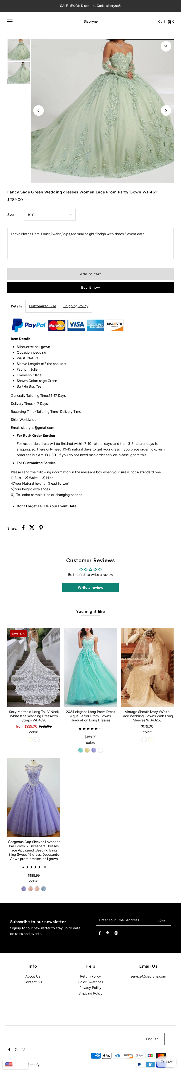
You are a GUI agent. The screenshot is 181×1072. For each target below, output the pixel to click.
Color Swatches (90, 982)
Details (16, 306)
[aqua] (80, 750)
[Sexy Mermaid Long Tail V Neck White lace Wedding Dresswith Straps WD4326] (33, 667)
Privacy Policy (90, 988)
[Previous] (38, 110)
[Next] (166, 110)
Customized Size (42, 306)
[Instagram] (116, 934)
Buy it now (90, 287)
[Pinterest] (107, 934)
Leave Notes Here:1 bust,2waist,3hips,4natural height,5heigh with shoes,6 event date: (78, 234)
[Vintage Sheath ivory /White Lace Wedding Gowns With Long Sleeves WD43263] (147, 667)
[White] (37, 739)
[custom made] (100, 750)
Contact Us (33, 982)
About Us (32, 976)
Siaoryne (91, 21)
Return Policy (90, 976)
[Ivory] (30, 739)
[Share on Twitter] (32, 528)
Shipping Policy (75, 306)
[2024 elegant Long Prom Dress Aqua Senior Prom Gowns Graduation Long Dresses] (90, 667)
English (152, 1039)
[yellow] (87, 750)
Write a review (90, 587)
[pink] (30, 888)
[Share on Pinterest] (41, 528)
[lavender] (93, 750)
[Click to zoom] (166, 46)
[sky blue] (43, 888)
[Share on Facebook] (23, 528)
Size (10, 215)
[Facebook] (100, 934)
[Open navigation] (38, 21)
